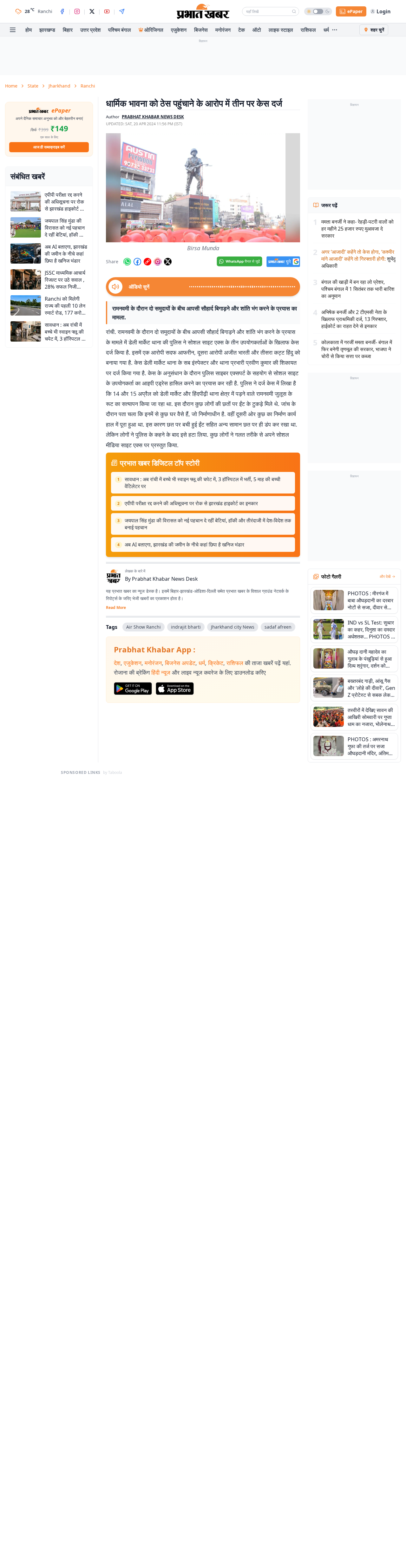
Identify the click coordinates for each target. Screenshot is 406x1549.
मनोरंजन (223, 29)
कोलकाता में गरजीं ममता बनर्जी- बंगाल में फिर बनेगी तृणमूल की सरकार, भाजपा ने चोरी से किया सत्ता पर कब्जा (356, 349)
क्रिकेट (215, 663)
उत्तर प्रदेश (90, 29)
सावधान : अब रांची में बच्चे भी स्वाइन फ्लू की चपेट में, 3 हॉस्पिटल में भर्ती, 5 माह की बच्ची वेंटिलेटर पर (202, 483)
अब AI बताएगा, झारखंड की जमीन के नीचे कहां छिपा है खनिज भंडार (184, 544)
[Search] (294, 11)
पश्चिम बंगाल (119, 29)
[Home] (203, 11)
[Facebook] (62, 11)
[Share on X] (168, 261)
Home (11, 86)
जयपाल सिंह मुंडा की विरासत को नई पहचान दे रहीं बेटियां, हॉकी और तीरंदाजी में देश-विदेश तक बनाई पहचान (208, 524)
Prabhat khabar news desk (153, 117)
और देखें (385, 576)
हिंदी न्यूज (160, 672)
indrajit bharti (186, 627)
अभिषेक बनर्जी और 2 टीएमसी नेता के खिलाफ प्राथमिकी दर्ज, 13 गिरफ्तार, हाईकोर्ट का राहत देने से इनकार (354, 319)
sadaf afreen (278, 627)
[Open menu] (13, 30)
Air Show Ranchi (143, 627)
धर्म (326, 29)
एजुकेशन (179, 29)
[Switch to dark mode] (318, 11)
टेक (241, 29)
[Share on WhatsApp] (127, 261)
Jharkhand (59, 86)
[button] (203, 187)
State (33, 86)
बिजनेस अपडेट (180, 663)
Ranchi (88, 86)
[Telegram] (122, 11)
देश (117, 663)
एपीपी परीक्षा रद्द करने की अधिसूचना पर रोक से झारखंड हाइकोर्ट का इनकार (191, 503)
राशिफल (308, 29)
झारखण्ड (47, 29)
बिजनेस (201, 29)
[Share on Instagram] (157, 261)
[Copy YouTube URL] (147, 261)
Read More (116, 607)
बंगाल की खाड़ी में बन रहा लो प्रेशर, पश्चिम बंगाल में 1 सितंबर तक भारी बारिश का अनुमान (357, 288)
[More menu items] (334, 30)
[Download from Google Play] (133, 688)
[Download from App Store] (175, 688)
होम (28, 29)
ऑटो (256, 29)
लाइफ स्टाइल (281, 29)
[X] (92, 11)
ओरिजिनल (153, 29)
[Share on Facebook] (137, 261)
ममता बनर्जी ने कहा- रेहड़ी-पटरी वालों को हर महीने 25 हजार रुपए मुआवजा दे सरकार (357, 228)
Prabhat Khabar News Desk (165, 578)
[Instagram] (77, 11)
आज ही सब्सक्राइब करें (49, 147)
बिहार (68, 29)
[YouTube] (107, 11)
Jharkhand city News (232, 627)
